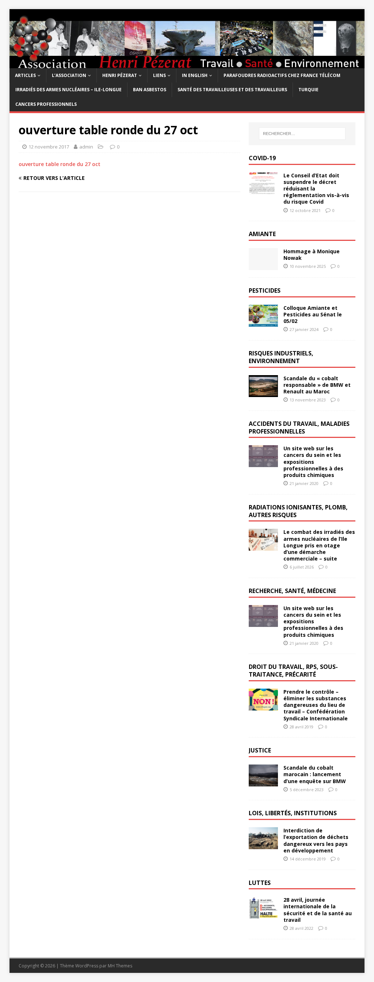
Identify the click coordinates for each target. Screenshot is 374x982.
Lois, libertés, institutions (293, 813)
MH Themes (120, 966)
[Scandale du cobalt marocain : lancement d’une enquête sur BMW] (263, 782)
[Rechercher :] (302, 133)
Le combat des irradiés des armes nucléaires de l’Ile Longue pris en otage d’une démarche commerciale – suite (319, 545)
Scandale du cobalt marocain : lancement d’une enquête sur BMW (314, 774)
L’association (69, 75)
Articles (25, 75)
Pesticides (264, 290)
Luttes (260, 883)
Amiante (262, 234)
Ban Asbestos (149, 89)
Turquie (308, 89)
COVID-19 (262, 158)
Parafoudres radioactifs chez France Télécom (282, 75)
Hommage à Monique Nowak (311, 254)
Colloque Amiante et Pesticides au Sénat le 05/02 (312, 314)
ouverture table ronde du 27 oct (59, 164)
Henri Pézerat (119, 75)
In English (194, 75)
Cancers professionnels (46, 104)
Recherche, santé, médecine (292, 591)
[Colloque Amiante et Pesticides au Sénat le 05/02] (263, 322)
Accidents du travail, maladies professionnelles (299, 427)
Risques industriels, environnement (281, 357)
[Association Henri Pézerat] (187, 64)
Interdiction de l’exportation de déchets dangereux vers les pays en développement (315, 840)
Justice (260, 750)
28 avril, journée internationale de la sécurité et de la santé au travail (317, 909)
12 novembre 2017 (48, 146)
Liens (159, 75)
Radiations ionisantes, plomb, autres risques (298, 511)
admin (86, 146)
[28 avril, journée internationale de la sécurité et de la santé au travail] (263, 914)
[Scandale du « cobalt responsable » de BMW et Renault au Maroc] (263, 392)
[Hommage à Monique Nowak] (263, 265)
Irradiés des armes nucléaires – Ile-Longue (68, 89)
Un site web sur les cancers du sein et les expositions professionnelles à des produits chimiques (313, 461)
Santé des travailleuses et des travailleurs (232, 89)
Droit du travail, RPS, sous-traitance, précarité (293, 670)
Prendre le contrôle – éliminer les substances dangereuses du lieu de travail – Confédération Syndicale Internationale (315, 705)
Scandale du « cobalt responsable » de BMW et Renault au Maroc (317, 385)
